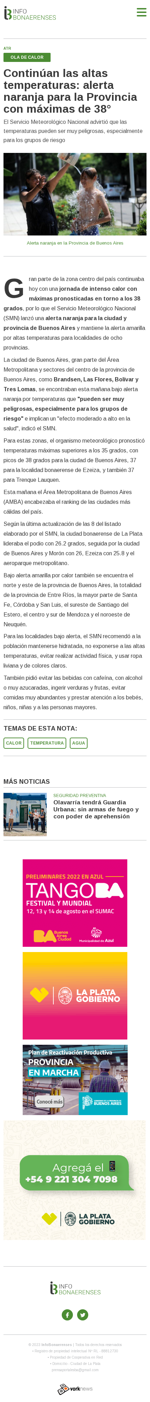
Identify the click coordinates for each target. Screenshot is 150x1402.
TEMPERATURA (47, 743)
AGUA (78, 743)
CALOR (14, 743)
